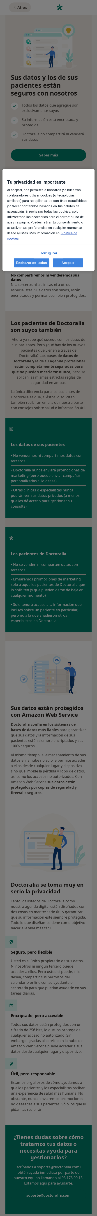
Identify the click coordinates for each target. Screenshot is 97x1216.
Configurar (49, 253)
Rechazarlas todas (31, 263)
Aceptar (68, 263)
